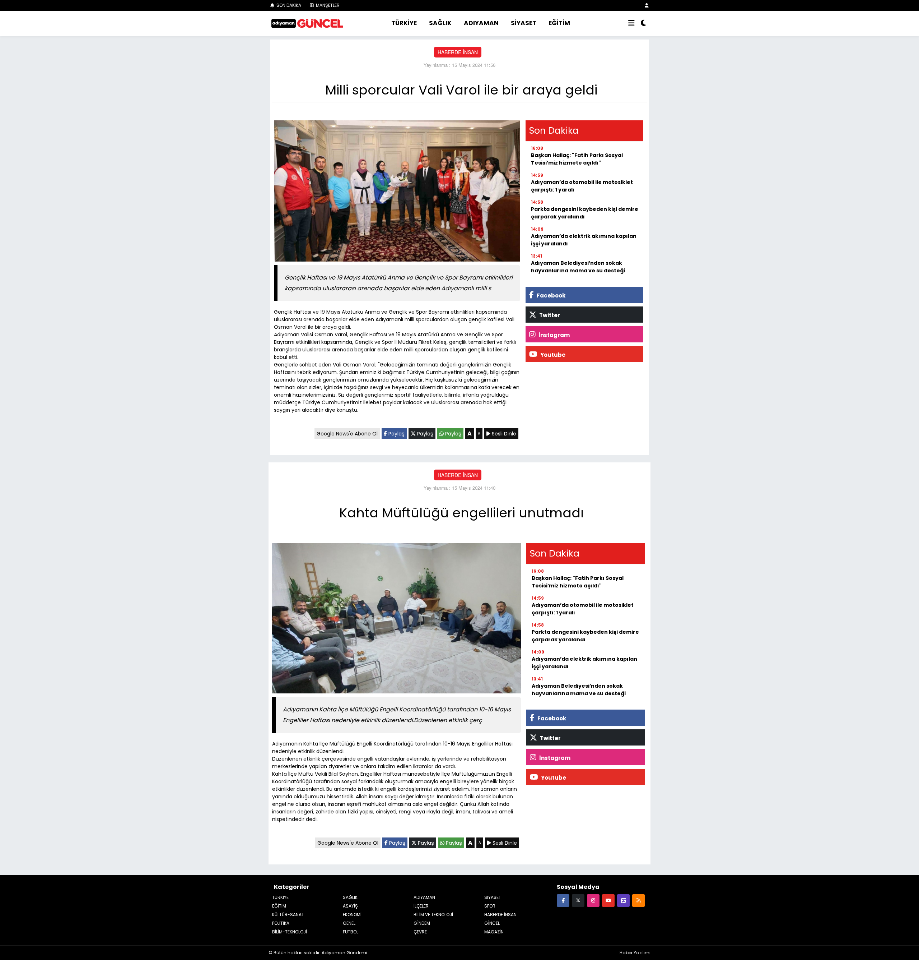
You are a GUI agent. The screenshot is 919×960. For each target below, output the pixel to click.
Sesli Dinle (503, 433)
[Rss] (638, 900)
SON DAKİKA (288, 5)
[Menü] (631, 23)
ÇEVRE (420, 932)
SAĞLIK (440, 23)
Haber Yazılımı (635, 953)
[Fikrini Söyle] (623, 900)
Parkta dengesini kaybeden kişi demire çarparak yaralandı (584, 213)
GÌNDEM (422, 923)
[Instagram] (593, 900)
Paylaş (396, 433)
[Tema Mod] (643, 23)
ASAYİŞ (350, 906)
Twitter (549, 315)
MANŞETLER (327, 5)
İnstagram (553, 335)
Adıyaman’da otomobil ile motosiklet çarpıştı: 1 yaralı (582, 186)
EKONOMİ (352, 914)
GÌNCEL (492, 923)
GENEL (349, 923)
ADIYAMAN (481, 23)
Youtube (552, 355)
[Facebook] (563, 900)
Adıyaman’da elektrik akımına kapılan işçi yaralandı (583, 239)
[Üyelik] (647, 5)
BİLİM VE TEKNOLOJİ (433, 914)
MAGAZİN (494, 932)
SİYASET (523, 23)
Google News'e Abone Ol (347, 433)
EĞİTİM (559, 23)
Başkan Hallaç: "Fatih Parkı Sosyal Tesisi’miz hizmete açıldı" (577, 159)
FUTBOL (350, 932)
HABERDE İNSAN (458, 52)
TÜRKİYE (404, 23)
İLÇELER (421, 906)
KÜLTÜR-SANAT (288, 914)
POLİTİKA (280, 923)
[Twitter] (578, 900)
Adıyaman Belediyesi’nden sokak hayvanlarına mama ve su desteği (578, 266)
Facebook (550, 295)
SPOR (489, 906)
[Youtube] (608, 900)
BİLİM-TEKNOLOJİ (289, 932)
